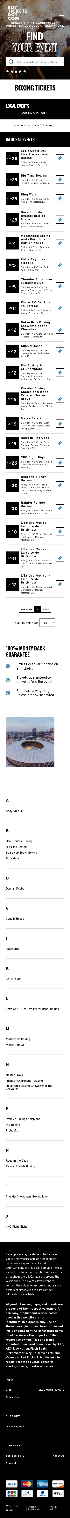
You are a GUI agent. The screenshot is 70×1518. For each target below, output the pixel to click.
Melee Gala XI (15, 1045)
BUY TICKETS (60, 158)
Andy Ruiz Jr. (14, 811)
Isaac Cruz (12, 949)
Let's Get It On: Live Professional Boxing (32, 1009)
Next (46, 609)
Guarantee (12, 1397)
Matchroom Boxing (18, 1039)
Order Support (15, 1426)
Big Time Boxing (16, 847)
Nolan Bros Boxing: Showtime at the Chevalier (29, 1088)
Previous (26, 609)
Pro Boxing (13, 1125)
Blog (8, 1390)
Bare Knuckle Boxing (19, 841)
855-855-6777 (15, 1456)
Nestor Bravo (14, 1075)
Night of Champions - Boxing (24, 1081)
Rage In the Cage (17, 1161)
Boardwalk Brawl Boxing (21, 853)
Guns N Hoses (15, 919)
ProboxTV (12, 1130)
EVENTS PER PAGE (27, 623)
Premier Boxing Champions (23, 1119)
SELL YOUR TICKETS (51, 1390)
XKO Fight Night (16, 1227)
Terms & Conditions (33, 1508)
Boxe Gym (12, 858)
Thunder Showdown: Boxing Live (27, 1196)
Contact (11, 1463)
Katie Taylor (13, 979)
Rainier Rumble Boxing (20, 1166)
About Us (58, 1456)
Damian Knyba (15, 889)
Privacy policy (53, 1508)
